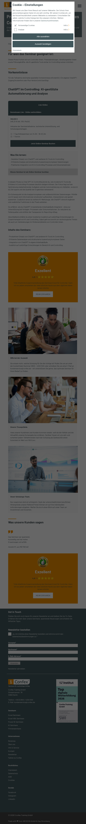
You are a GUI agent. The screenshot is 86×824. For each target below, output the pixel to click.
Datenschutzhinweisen (49, 20)
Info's (66, 25)
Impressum (17, 50)
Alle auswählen (43, 36)
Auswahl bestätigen (43, 44)
